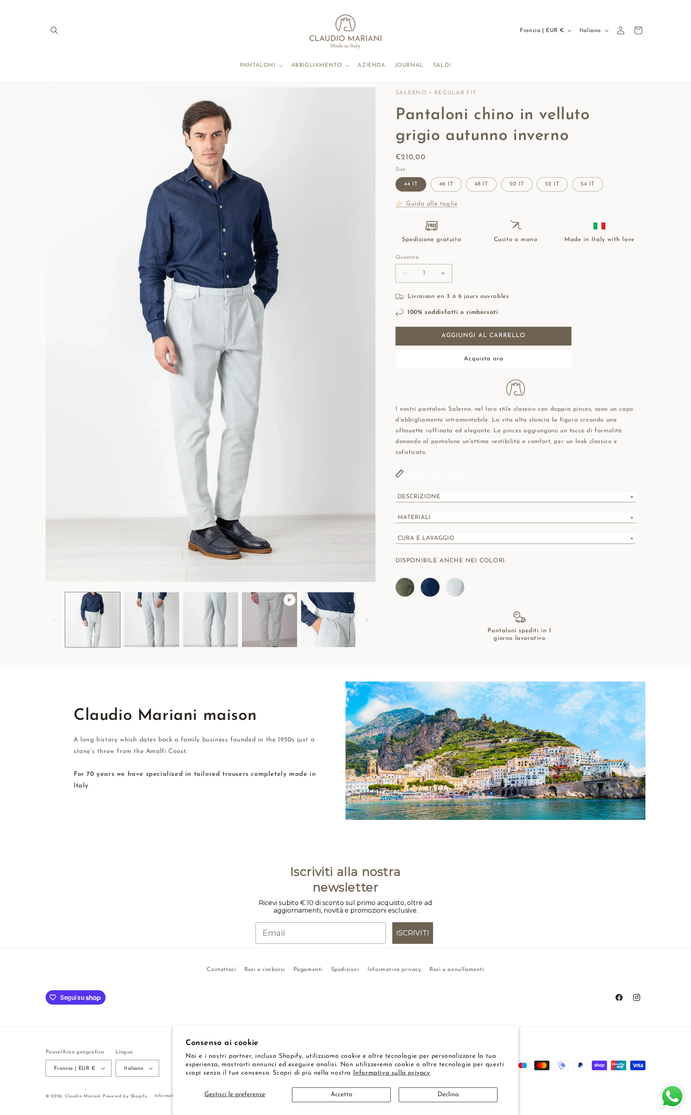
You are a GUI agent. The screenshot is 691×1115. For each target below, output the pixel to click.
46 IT (446, 184)
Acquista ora (483, 359)
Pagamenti (308, 970)
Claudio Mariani (83, 1096)
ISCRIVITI (412, 933)
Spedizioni (345, 970)
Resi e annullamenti (456, 970)
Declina (448, 1094)
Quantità (407, 257)
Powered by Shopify (125, 1096)
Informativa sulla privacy (391, 1073)
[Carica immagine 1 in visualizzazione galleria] (92, 619)
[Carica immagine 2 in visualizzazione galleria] (151, 619)
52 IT (552, 184)
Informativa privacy (394, 970)
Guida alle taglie (436, 476)
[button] (54, 30)
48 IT (481, 184)
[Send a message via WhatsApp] (672, 1096)
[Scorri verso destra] (366, 620)
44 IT (411, 184)
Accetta (341, 1094)
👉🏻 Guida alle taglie (426, 204)
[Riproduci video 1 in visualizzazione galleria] (269, 619)
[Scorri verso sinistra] (54, 620)
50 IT (516, 184)
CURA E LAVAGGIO (425, 539)
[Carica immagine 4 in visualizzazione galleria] (328, 619)
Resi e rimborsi (264, 970)
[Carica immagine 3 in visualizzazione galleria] (210, 619)
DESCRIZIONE (418, 497)
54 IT (588, 184)
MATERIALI (414, 518)
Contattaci (221, 970)
